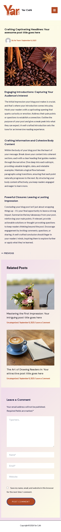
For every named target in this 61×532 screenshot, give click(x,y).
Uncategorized (12, 322)
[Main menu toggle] (54, 10)
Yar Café (27, 10)
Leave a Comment (43, 322)
